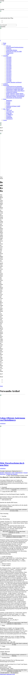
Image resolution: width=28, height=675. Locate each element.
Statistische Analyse (7, 534)
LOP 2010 (8, 79)
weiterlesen (3, 423)
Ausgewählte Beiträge (11, 50)
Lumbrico (5, 83)
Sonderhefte (6, 85)
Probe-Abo (9, 113)
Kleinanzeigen (9, 53)
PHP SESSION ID (6, 499)
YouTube (4, 516)
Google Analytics (6, 565)
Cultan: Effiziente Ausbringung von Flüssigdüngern (12, 419)
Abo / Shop (6, 109)
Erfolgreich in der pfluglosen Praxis (15, 88)
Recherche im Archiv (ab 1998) (14, 51)
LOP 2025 (8, 58)
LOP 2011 (8, 78)
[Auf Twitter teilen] (1, 125)
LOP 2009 (8, 81)
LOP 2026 (8, 57)
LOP (4, 44)
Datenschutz (8, 472)
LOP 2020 (8, 65)
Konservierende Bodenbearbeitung (14, 47)
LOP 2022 (8, 62)
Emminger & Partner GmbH (13, 106)
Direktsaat (8, 48)
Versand (25, 472)
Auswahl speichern (5, 672)
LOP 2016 (8, 71)
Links (7, 54)
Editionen (8, 107)
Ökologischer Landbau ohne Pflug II (15, 90)
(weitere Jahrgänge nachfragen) (14, 82)
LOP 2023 (8, 61)
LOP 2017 (8, 69)
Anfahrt (8, 104)
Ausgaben (5, 55)
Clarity (3, 646)
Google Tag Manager (7, 556)
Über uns (8, 46)
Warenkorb (9, 118)
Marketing (4, 653)
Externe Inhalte (5, 508)
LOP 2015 (8, 72)
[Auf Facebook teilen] (1, 123)
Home (4, 43)
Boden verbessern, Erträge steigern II (15, 95)
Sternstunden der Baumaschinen (14, 97)
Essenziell (4, 487)
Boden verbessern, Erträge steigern (14, 93)
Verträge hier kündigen (11, 474)
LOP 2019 (8, 67)
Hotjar (3, 625)
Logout (5, 120)
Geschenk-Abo (10, 111)
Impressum (2, 474)
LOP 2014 (8, 74)
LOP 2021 (8, 64)
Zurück (2, 386)
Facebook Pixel (5, 657)
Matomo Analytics (6, 563)
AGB (13, 472)
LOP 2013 (8, 75)
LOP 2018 (8, 68)
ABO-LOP (9, 110)
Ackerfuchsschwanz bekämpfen (14, 86)
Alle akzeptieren (14, 672)
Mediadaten (9, 100)
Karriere (8, 102)
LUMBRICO (9, 114)
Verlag (4, 99)
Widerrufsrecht (18, 472)
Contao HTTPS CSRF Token (9, 491)
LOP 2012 (8, 76)
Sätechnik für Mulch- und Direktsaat (15, 96)
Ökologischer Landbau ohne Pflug (14, 89)
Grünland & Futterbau (11, 92)
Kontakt (8, 103)
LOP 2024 (8, 60)
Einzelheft (8, 116)
